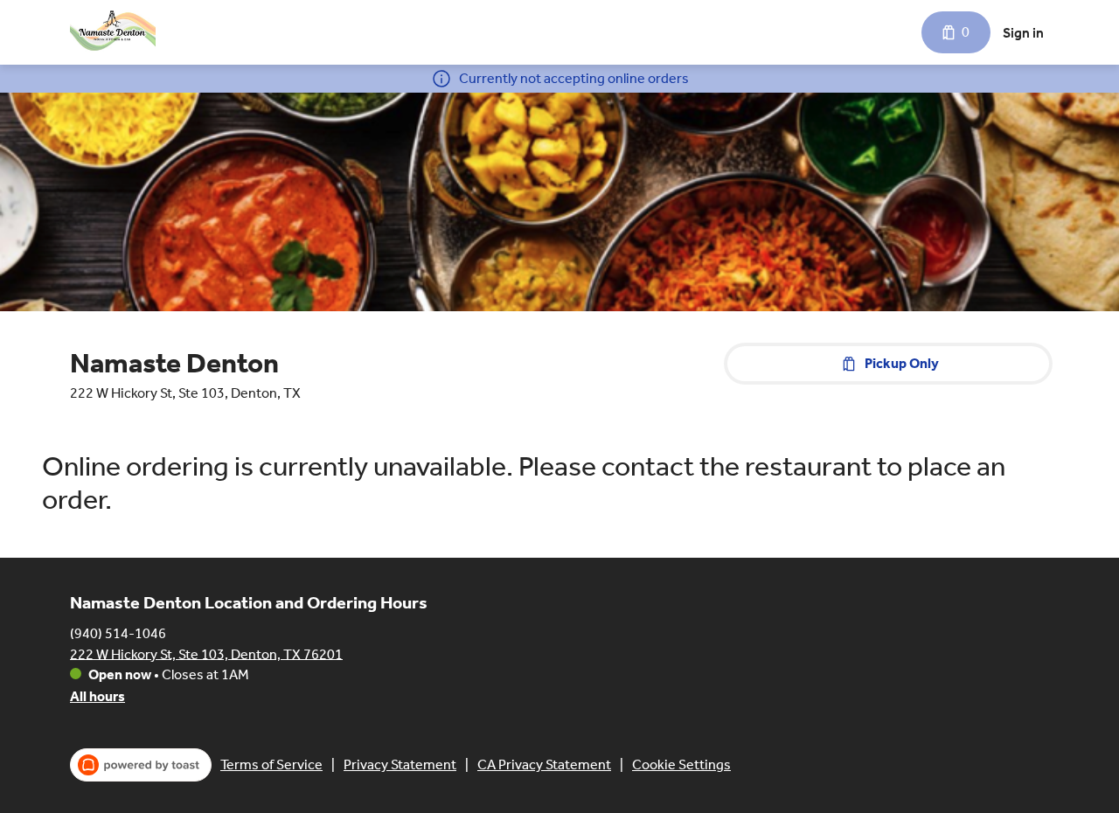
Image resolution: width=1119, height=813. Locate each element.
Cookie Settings (681, 764)
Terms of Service (271, 764)
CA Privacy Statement (544, 764)
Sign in (1023, 32)
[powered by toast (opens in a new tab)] (141, 764)
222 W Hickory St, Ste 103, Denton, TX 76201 (206, 653)
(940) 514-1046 (118, 632)
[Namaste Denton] (113, 32)
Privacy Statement (400, 764)
